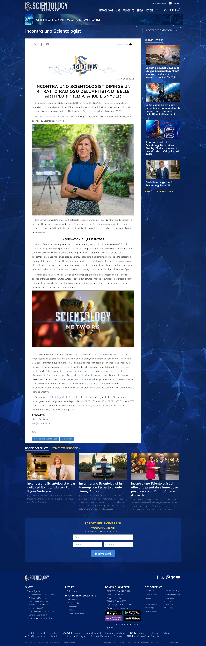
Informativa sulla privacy (150, 642)
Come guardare (74, 603)
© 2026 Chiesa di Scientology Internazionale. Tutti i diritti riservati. (50, 642)
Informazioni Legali (171, 642)
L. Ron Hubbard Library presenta (41, 611)
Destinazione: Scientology (39, 601)
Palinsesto (72, 591)
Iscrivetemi (103, 554)
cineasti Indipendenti (82, 379)
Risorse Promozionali (76, 613)
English (30, 632)
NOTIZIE (149, 10)
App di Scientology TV (117, 608)
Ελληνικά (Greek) (71, 632)
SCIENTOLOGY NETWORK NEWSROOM (68, 20)
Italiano (166, 632)
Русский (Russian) (100, 636)
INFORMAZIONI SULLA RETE (80, 595)
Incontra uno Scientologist (45, 439)
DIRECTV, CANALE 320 (119, 591)
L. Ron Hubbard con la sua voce (41, 595)
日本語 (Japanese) (36, 636)
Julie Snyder (84, 111)
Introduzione (73, 600)
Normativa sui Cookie (128, 642)
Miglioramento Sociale (43, 375)
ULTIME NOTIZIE (154, 40)
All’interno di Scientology (38, 598)
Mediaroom (72, 606)
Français (155, 636)
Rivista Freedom (151, 611)
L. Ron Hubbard (151, 594)
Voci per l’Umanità (36, 608)
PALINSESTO (128, 10)
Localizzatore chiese (172, 594)
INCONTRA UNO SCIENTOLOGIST (52, 116)
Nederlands (56, 636)
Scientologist (124, 366)
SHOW (140, 10)
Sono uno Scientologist (38, 615)
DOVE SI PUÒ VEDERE (117, 587)
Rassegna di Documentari (39, 618)
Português (81, 636)
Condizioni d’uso (109, 642)
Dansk (42, 632)
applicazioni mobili (104, 405)
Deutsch (54, 632)
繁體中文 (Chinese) (136, 636)
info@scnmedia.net (41, 423)
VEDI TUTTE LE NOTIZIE (158, 191)
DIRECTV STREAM (116, 594)
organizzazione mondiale (75, 371)
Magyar (154, 632)
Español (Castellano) (115, 632)
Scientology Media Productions (65, 397)
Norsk (69, 636)
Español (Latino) (93, 632)
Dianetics (148, 598)
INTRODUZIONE (106, 10)
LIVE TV (69, 587)
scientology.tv (87, 405)
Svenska (118, 636)
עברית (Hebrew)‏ (138, 632)
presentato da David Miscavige (112, 354)
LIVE (118, 10)
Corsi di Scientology (172, 591)
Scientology (149, 591)
